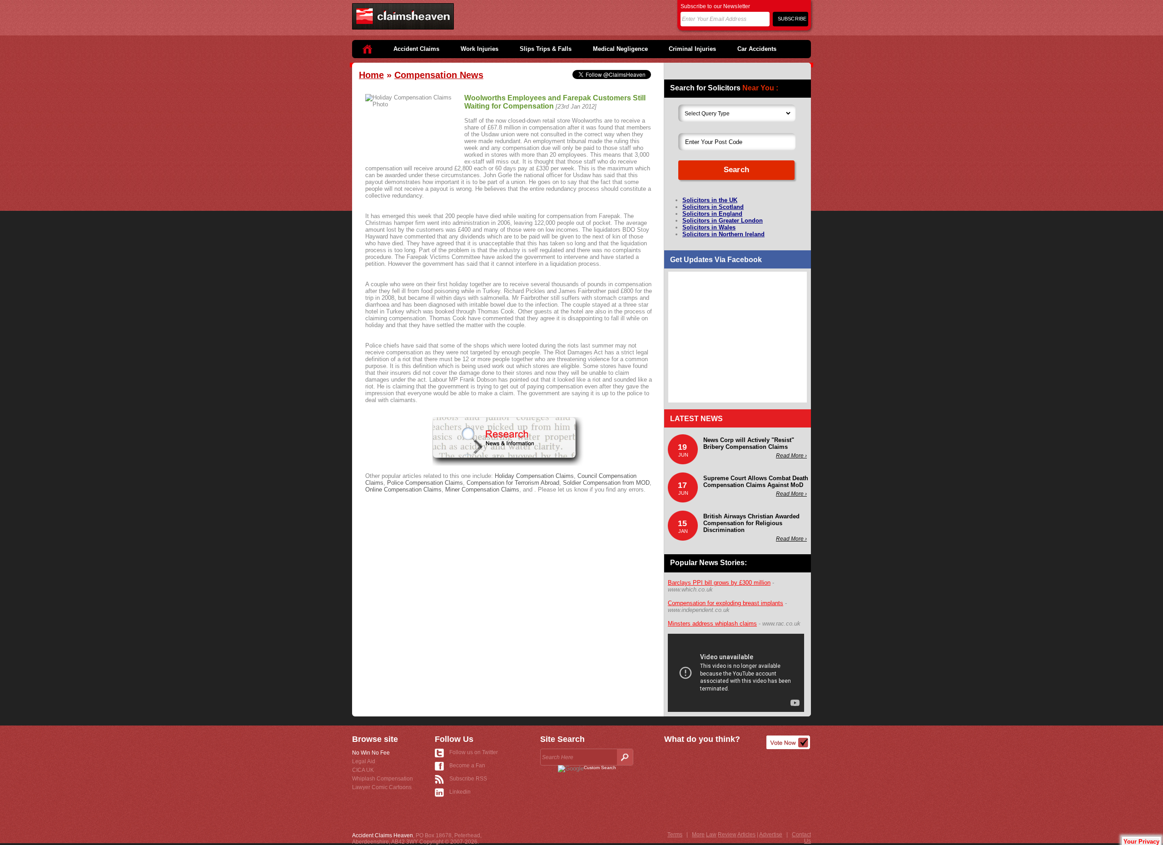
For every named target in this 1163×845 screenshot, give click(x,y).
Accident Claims (416, 48)
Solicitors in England (712, 213)
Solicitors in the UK (709, 200)
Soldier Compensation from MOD (606, 482)
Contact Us (801, 837)
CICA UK (363, 770)
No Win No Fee (371, 753)
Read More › (791, 455)
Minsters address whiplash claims (712, 623)
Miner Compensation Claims (482, 489)
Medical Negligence (620, 48)
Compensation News (438, 75)
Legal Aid (363, 761)
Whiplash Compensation (382, 778)
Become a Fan (467, 765)
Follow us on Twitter (473, 752)
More (698, 834)
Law (711, 834)
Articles (746, 834)
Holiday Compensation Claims (534, 475)
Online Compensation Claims (403, 489)
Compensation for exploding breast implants (725, 603)
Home (371, 75)
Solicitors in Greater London (722, 220)
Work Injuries (479, 48)
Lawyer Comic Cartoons (382, 787)
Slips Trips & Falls (546, 48)
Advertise (770, 834)
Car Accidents (756, 48)
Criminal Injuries (692, 48)
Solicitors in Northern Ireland (723, 234)
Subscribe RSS (468, 778)
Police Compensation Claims (425, 482)
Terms (674, 834)
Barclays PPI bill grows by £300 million (719, 582)
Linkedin (460, 792)
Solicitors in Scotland (713, 207)
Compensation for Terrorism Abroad (513, 482)
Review (727, 834)
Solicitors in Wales (709, 227)
